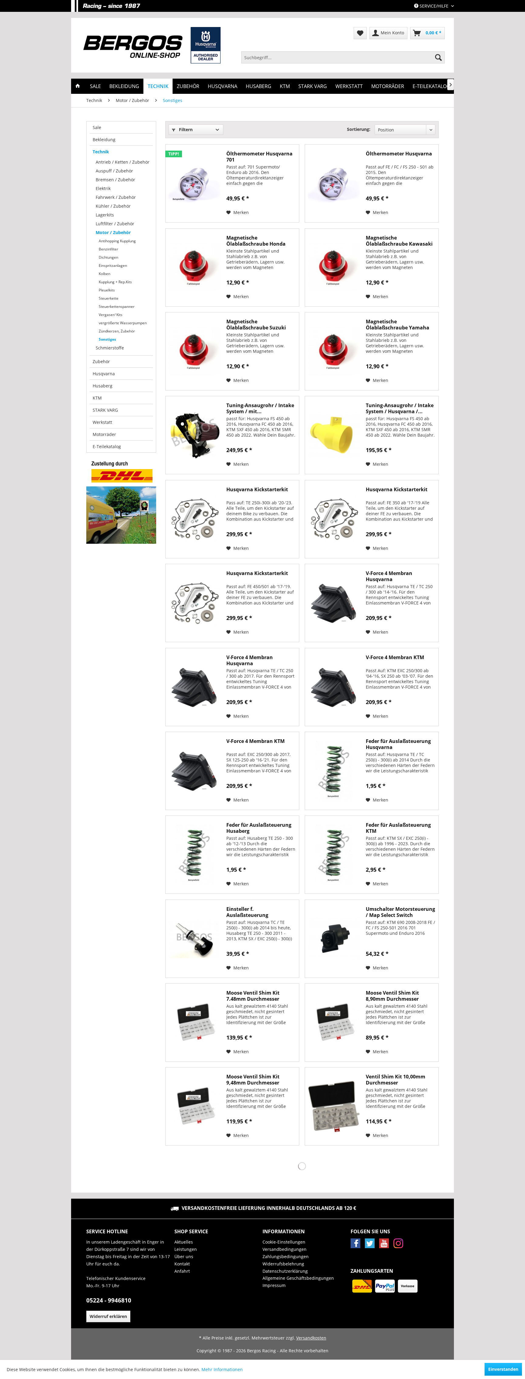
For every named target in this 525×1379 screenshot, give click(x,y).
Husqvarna (104, 373)
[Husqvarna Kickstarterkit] (194, 519)
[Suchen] (438, 57)
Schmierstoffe (110, 348)
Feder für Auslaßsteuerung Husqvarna (398, 744)
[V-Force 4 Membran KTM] (334, 687)
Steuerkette (108, 298)
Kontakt (182, 1264)
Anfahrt (182, 1271)
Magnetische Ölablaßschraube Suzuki (256, 324)
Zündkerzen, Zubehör (117, 331)
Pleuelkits (107, 290)
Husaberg (102, 386)
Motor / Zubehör (113, 232)
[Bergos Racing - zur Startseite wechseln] (152, 45)
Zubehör (101, 361)
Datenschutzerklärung (285, 1271)
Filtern (185, 129)
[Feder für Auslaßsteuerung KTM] (334, 854)
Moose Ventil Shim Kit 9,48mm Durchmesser (253, 1080)
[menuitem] (343, 57)
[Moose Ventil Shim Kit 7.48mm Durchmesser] (194, 1022)
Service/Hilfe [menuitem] (434, 6)
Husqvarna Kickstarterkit (257, 489)
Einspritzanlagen (113, 265)
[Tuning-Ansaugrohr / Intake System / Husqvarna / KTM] (334, 435)
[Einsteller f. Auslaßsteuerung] (194, 939)
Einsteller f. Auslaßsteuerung (247, 912)
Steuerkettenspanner (117, 306)
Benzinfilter (108, 249)
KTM (97, 398)
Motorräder (104, 434)
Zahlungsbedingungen (285, 1256)
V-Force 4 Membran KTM (395, 657)
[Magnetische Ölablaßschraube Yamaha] (334, 351)
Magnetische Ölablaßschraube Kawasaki (399, 241)
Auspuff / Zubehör (114, 171)
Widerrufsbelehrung (283, 1264)
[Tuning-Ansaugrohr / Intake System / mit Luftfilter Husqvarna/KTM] (194, 435)
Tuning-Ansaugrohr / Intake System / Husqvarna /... (400, 408)
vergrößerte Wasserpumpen (123, 322)
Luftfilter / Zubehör (115, 223)
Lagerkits (105, 215)
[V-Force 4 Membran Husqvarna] (334, 603)
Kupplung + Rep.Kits (115, 281)
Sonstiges (107, 339)
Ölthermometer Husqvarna (399, 154)
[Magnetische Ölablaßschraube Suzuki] (194, 351)
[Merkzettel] (360, 33)
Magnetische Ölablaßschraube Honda (256, 241)
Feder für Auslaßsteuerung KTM (398, 828)
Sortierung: (358, 129)
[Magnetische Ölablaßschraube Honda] (194, 267)
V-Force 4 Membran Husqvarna (389, 576)
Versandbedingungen (284, 1249)
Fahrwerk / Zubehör (116, 197)
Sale (97, 127)
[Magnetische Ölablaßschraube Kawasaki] (334, 267)
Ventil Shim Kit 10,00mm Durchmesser (395, 1080)
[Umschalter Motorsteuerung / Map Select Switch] (334, 939)
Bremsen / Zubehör (115, 179)
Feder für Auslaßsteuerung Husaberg (258, 828)
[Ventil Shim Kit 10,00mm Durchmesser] (334, 1106)
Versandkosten (311, 1338)
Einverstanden (503, 1369)
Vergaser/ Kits (110, 314)
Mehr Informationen (222, 1369)
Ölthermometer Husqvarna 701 (259, 157)
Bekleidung (104, 139)
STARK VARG (105, 410)
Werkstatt (102, 422)
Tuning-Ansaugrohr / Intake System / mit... (260, 408)
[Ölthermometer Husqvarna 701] (194, 183)
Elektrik (103, 188)
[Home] (77, 86)
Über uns (183, 1256)
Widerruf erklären (108, 1316)
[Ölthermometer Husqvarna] (334, 183)
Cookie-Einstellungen (283, 1242)
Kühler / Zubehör (113, 206)
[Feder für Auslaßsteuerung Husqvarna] (334, 771)
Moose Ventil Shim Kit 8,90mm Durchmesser (392, 996)
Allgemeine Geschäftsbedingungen (298, 1278)
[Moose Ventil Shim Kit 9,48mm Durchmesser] (194, 1106)
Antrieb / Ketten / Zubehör (122, 162)
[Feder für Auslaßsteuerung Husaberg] (194, 854)
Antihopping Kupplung (117, 240)
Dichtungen (108, 257)
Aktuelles (183, 1242)
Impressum (274, 1285)
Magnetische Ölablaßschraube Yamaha (397, 324)
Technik (101, 152)
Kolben (104, 273)
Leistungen (185, 1249)
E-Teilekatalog (107, 446)
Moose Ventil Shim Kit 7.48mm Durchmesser (253, 996)
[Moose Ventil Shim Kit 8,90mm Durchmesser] (334, 1022)
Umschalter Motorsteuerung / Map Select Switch (400, 912)
